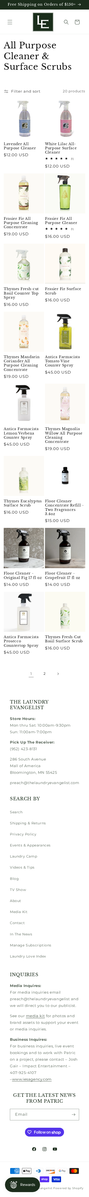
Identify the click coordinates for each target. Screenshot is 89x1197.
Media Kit (18, 912)
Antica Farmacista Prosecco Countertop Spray (21, 641)
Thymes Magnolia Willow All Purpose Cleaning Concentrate (63, 435)
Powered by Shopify (68, 1188)
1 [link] (31, 673)
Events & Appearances (30, 845)
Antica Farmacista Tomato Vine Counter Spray (62, 361)
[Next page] (57, 673)
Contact (17, 923)
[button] (9, 22)
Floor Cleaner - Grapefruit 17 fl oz (62, 575)
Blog (14, 878)
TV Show (18, 889)
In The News (21, 934)
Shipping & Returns (28, 823)
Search (16, 812)
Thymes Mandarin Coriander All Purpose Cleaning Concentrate (22, 363)
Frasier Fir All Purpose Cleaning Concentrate (21, 223)
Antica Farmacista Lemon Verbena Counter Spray (21, 433)
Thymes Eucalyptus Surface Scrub (23, 503)
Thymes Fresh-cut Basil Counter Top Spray (21, 293)
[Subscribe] (73, 1114)
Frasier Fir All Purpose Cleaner (61, 221)
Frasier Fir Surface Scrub (63, 291)
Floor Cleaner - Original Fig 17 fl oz (23, 575)
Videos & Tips (22, 867)
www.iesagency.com (32, 1079)
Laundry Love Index (28, 956)
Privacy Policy (23, 834)
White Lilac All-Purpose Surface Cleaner (61, 148)
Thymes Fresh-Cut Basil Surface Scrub (64, 639)
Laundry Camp (23, 856)
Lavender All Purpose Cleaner (20, 146)
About (15, 901)
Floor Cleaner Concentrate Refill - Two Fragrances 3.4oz (64, 507)
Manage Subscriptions (30, 945)
